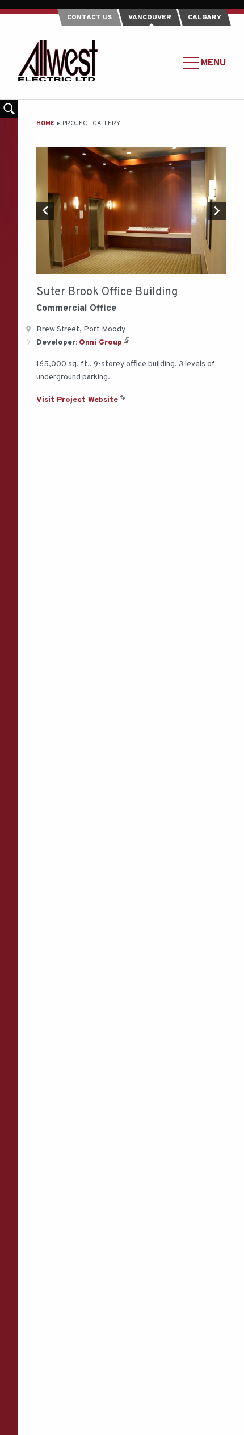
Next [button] (217, 211)
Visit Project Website (77, 400)
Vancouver (149, 17)
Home (45, 123)
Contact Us (89, 17)
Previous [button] (45, 211)
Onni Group (100, 342)
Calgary (204, 17)
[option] (131, 210)
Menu (212, 62)
